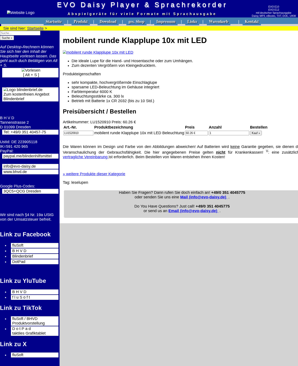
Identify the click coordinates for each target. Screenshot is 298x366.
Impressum (165, 21)
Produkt (81, 21)
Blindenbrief (22, 256)
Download (108, 21)
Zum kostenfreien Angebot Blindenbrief (26, 96)
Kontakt (252, 21)
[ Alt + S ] (31, 75)
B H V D (19, 251)
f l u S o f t (21, 297)
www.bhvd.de (15, 172)
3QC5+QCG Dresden (22, 191)
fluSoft (17, 245)
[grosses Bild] (98, 52)
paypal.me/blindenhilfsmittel (27, 156)
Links (192, 21)
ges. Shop (136, 21)
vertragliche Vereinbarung (86, 157)
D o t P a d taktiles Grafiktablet (29, 330)
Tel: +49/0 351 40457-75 (24, 132)
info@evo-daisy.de (19, 166)
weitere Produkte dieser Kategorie (94, 174)
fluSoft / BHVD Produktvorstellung (28, 320)
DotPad (18, 261)
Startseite (54, 21)
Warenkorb (218, 21)
